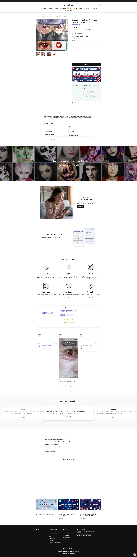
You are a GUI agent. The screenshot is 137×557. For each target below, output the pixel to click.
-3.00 (94, 47)
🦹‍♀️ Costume (56, 8)
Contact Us (51, 544)
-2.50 (90, 47)
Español (64, 548)
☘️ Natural (50, 8)
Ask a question (75, 102)
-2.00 (86, 47)
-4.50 (78, 50)
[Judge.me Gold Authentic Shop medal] (66, 321)
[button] (74, 24)
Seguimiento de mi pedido (54, 531)
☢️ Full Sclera (69, 8)
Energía (74, 45)
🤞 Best (80, 8)
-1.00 (77, 47)
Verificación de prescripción (68, 533)
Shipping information (49, 139)
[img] (40, 334)
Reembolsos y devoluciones (54, 542)
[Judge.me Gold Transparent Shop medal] (71, 321)
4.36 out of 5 (50, 312)
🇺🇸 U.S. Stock (68, 10)
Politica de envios (52, 538)
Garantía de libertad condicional (53, 534)
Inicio (37, 16)
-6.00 (90, 50)
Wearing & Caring (48, 142)
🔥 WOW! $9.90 (42, 8)
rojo (73, 43)
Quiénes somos (65, 539)
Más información (86, 99)
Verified (68, 324)
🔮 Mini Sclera (63, 8)
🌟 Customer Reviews (67, 537)
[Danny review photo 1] (68, 358)
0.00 (73, 47)
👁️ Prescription (87, 8)
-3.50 (98, 47)
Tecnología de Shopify (71, 553)
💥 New (75, 8)
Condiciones (51, 540)
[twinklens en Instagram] (38, 529)
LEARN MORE (80, 206)
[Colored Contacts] (46, 504)
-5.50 (86, 50)
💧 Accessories (94, 8)
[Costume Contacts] (68, 504)
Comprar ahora (86, 64)
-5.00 (82, 50)
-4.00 (74, 50)
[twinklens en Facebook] (36, 529)
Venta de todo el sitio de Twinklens (44, 16)
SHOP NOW (39, 517)
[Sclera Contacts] (90, 504)
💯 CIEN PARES (66, 535)
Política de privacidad (53, 536)
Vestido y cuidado (66, 531)
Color (74, 40)
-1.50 (82, 47)
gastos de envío (75, 29)
